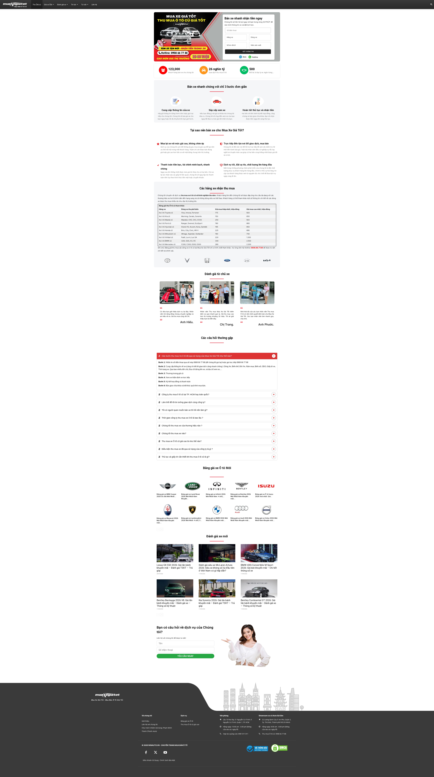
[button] (431, 5)
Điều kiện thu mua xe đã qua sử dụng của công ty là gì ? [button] (187, 449)
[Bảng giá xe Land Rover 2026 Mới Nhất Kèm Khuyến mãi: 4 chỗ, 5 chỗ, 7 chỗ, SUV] (192, 486)
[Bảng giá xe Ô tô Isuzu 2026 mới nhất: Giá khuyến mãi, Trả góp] (266, 486)
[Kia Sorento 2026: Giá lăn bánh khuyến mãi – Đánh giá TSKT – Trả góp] (217, 588)
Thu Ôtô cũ (37, 4)
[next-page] (161, 529)
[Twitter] (155, 752)
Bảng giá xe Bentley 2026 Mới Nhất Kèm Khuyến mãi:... (241, 496)
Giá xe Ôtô (48, 4)
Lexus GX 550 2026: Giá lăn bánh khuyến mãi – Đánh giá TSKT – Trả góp (175, 568)
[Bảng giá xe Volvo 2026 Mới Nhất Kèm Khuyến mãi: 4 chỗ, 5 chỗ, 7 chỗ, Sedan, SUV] (266, 510)
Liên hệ (94, 4)
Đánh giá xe (61, 4)
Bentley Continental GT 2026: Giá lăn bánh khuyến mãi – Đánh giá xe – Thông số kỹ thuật (258, 603)
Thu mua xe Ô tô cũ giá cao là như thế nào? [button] (181, 441)
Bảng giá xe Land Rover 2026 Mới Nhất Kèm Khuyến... (190, 496)
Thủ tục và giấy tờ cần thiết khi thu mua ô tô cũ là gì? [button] (185, 457)
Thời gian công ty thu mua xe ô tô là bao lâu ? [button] (182, 418)
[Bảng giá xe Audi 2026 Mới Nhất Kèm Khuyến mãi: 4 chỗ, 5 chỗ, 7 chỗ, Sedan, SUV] (242, 510)
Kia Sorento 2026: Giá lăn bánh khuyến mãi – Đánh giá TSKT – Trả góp (217, 603)
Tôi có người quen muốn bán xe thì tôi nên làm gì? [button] (184, 410)
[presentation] (155, 260)
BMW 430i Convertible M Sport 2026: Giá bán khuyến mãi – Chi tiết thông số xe (259, 568)
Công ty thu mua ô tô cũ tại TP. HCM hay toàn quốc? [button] (185, 394)
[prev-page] (158, 529)
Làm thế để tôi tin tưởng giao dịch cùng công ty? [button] (183, 402)
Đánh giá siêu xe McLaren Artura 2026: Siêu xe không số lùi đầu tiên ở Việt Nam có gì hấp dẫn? (216, 568)
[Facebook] (146, 752)
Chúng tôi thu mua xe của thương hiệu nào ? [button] (181, 426)
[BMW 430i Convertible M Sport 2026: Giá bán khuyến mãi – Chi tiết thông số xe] (259, 553)
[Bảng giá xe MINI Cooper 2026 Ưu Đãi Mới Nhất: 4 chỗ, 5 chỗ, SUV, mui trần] (168, 486)
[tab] (217, 356)
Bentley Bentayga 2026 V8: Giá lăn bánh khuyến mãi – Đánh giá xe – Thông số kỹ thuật (174, 603)
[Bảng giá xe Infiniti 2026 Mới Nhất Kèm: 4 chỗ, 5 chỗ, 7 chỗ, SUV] (217, 486)
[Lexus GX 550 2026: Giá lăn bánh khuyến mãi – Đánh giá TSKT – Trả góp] (175, 553)
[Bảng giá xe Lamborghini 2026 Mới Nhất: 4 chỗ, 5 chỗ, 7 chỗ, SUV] (192, 510)
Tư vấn (83, 4)
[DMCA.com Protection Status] (279, 752)
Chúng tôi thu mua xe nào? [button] (173, 433)
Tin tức (73, 4)
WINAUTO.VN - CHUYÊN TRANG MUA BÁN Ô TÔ (168, 745)
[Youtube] (165, 752)
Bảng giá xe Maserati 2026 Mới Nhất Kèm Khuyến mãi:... (167, 520)
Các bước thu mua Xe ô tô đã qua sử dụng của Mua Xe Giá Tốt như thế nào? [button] (196, 356)
